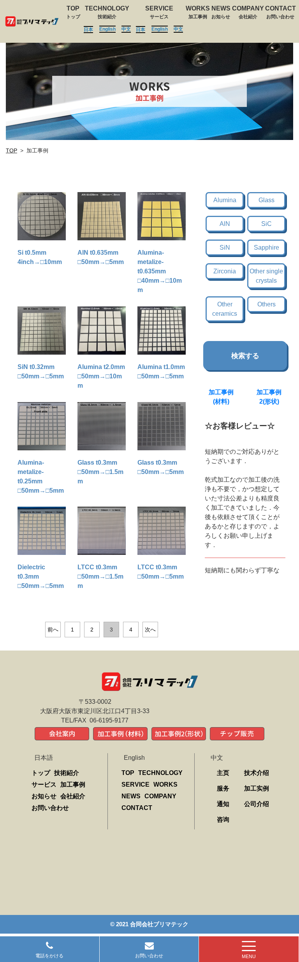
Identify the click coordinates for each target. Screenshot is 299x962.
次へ (150, 629)
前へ (52, 629)
